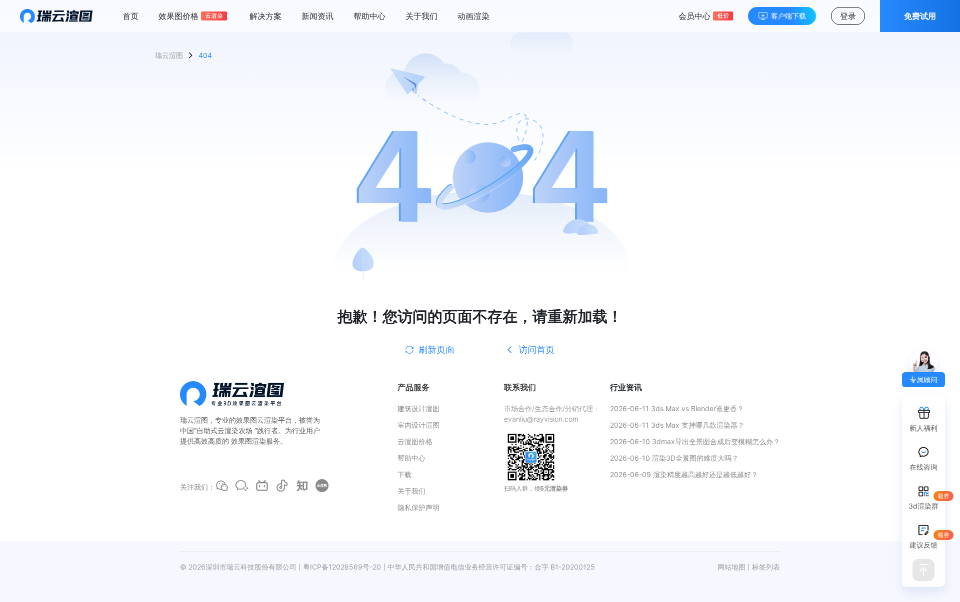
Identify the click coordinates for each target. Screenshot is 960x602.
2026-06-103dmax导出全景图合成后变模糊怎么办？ (695, 441)
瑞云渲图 (169, 55)
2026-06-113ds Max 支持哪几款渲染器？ (677, 425)
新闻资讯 (318, 16)
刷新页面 (436, 349)
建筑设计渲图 (419, 408)
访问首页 (536, 349)
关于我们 (422, 16)
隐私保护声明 (419, 507)
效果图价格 (178, 16)
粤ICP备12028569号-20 (342, 567)
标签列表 (766, 567)
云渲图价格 (415, 441)
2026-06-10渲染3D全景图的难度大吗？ (674, 458)
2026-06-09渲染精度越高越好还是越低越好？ (684, 474)
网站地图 (732, 567)
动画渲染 (474, 16)
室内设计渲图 (419, 425)
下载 (405, 474)
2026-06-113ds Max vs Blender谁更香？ (677, 408)
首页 (130, 16)
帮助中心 (370, 16)
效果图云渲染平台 (264, 420)
